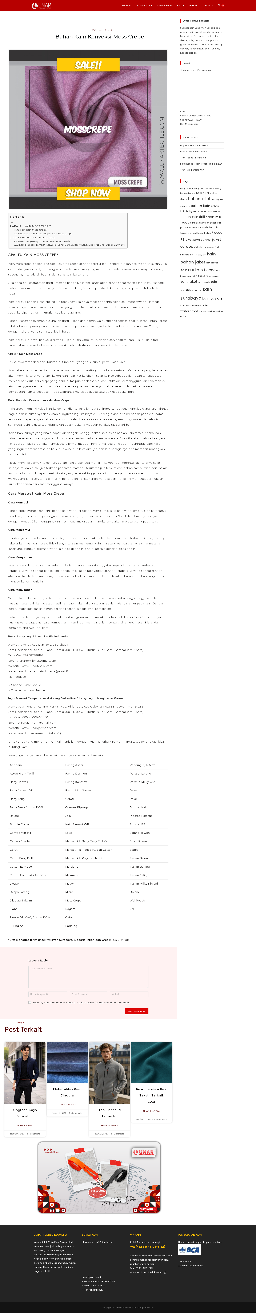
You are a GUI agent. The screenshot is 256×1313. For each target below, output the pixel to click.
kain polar (198, 290)
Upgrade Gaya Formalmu (194, 145)
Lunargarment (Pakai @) (43, 733)
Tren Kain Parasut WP (192, 169)
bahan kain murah (199, 222)
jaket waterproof (206, 247)
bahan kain (200, 205)
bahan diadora (188, 193)
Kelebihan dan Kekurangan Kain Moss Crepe (45, 233)
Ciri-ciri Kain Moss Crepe (32, 229)
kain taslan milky (190, 305)
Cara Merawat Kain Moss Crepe (34, 237)
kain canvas (212, 263)
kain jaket (188, 281)
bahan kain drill (192, 217)
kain (218, 246)
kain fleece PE (200, 275)
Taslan (211, 311)
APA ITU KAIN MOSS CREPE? (32, 226)
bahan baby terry (213, 189)
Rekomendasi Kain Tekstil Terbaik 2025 (152, 1095)
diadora (192, 233)
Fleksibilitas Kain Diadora (193, 151)
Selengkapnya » (25, 1125)
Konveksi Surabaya (126, 1307)
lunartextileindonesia (40, 671)
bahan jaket (199, 198)
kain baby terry (200, 255)
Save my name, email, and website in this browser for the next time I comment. (82, 1002)
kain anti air (186, 254)
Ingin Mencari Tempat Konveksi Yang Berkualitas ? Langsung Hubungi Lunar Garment (71, 244)
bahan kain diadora (211, 211)
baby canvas (186, 188)
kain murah (204, 282)
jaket (189, 239)
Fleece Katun (203, 233)
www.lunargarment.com (39, 728)
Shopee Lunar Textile (26, 685)
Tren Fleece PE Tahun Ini (193, 157)
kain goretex (214, 276)
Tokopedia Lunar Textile (28, 690)
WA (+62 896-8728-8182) (147, 1247)
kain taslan (212, 298)
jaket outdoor (202, 239)
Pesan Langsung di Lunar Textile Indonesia (44, 241)
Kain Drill (187, 270)
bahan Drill (202, 193)
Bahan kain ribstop (197, 227)
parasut (203, 311)
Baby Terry (200, 188)
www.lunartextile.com (37, 666)
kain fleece (205, 270)
